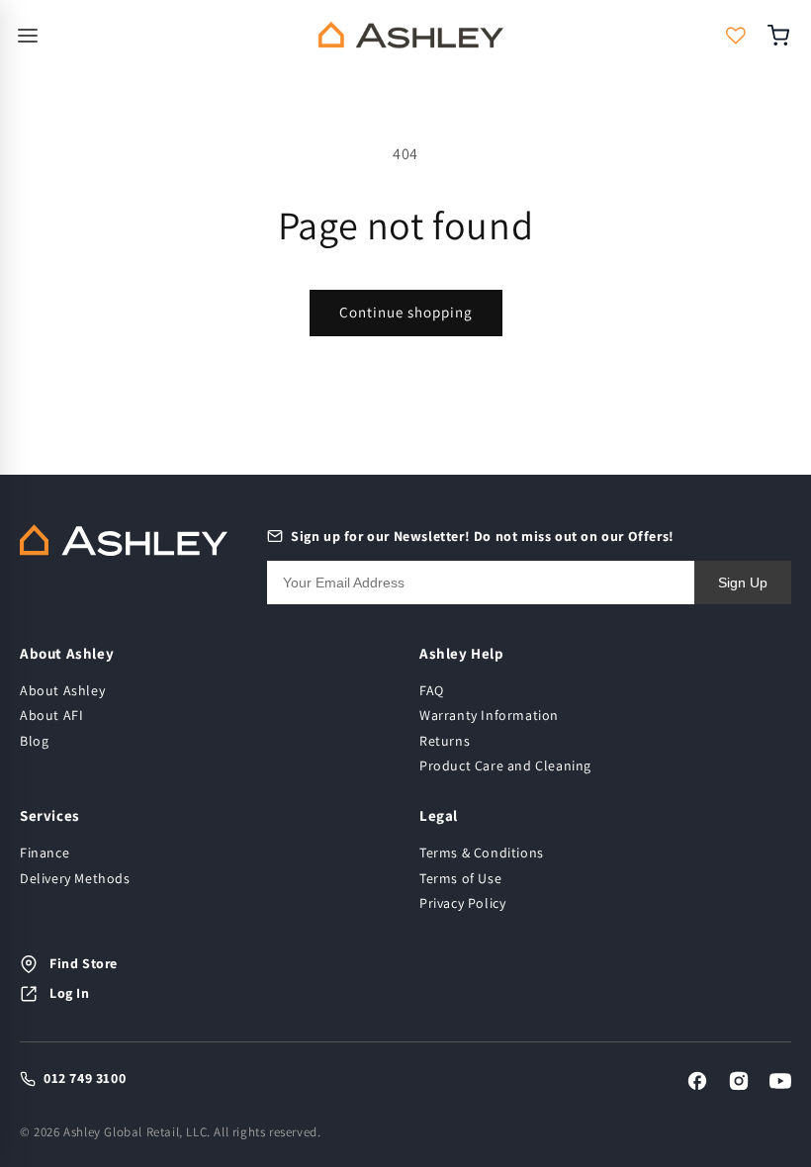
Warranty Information (489, 715)
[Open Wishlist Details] (736, 35)
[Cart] (784, 35)
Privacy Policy (462, 903)
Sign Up (742, 582)
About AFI (51, 715)
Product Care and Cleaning (505, 765)
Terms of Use (460, 878)
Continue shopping (406, 312)
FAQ (431, 690)
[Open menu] (153, 35)
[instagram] (739, 1081)
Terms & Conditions (481, 852)
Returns (444, 741)
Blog (34, 741)
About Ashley (62, 690)
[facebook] (697, 1081)
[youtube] (780, 1081)
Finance (44, 852)
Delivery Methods (75, 878)
